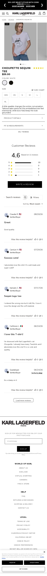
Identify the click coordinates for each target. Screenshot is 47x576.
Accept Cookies (34, 562)
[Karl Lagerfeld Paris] (23, 13)
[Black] (11, 83)
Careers (23, 480)
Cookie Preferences (23, 545)
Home (4, 19)
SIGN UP (23, 449)
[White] (4, 83)
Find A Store (23, 484)
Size (4, 89)
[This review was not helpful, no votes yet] (40, 239)
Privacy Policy (23, 525)
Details (27, 4)
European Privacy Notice (23, 533)
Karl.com (23, 472)
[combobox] (33, 204)
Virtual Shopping (23, 476)
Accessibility (23, 529)
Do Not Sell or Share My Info (23, 549)
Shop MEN (30, 6)
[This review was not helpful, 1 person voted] (40, 316)
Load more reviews (23, 400)
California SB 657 (23, 537)
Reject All (12, 562)
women (11, 19)
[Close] (44, 552)
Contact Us (23, 508)
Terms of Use (23, 521)
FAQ (23, 496)
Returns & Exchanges (23, 500)
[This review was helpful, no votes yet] (35, 239)
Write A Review (25, 184)
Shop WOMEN (18, 6)
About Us (23, 468)
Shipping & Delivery (23, 504)
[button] (3, 14)
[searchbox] (13, 197)
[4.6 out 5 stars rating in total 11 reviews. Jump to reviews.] (39, 68)
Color (5, 78)
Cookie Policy (23, 541)
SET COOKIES (23, 569)
